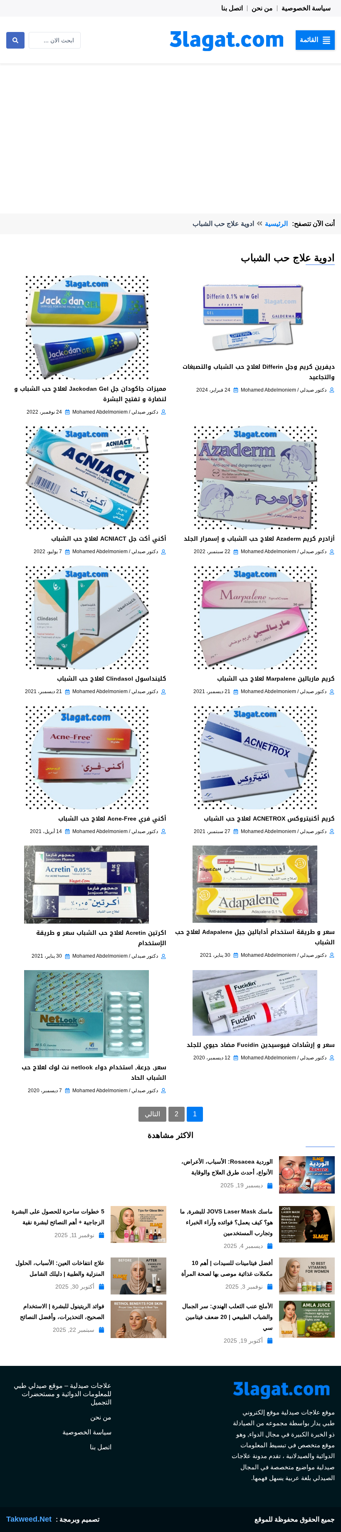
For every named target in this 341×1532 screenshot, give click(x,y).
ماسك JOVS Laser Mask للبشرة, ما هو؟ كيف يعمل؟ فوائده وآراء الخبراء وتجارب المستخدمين (226, 1222)
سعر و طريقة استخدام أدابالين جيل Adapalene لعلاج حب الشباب (255, 937)
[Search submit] (15, 40)
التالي (152, 1114)
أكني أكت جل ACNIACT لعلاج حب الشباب (108, 538)
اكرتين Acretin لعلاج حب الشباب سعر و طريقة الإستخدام (101, 938)
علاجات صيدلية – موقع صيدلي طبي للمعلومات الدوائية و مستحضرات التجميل (62, 1394)
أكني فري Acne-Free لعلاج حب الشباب (112, 818)
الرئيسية (276, 223)
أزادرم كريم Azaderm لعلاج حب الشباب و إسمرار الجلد (259, 538)
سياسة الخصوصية (306, 8)
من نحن (262, 8)
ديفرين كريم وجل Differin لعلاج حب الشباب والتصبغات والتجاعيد (259, 372)
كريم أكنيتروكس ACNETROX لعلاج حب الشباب (269, 818)
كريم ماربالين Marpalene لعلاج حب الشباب (276, 678)
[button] (315, 39)
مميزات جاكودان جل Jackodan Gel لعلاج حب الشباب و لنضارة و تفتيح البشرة (90, 394)
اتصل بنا (232, 8)
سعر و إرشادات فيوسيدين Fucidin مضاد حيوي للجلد (261, 1045)
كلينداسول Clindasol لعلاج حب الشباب (111, 678)
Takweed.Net (29, 1519)
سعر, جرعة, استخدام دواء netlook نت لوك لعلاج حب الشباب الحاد (94, 1072)
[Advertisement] (170, 126)
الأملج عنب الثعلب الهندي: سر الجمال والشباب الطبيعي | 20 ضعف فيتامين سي (227, 1317)
